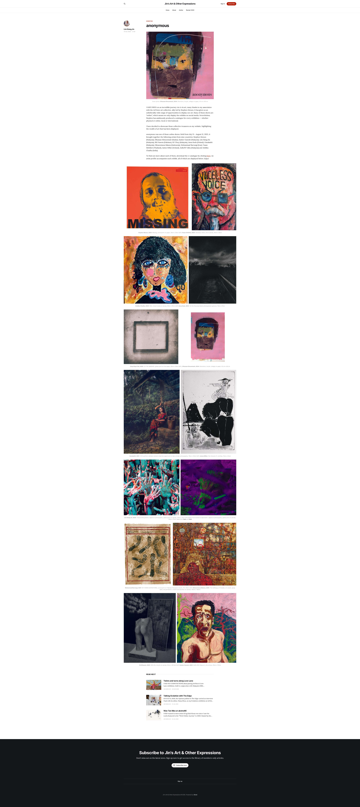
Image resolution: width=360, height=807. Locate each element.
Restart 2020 (190, 10)
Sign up (180, 781)
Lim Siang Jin (129, 29)
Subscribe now (181, 765)
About (174, 10)
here (209, 156)
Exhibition (149, 21)
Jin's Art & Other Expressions (180, 4)
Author (181, 10)
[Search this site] (124, 3)
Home (167, 10)
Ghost (195, 794)
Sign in (223, 3)
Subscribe (231, 3)
